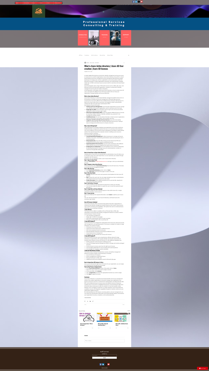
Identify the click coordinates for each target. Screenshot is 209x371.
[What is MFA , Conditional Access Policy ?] (122, 317)
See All (129, 310)
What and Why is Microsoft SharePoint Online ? (103, 324)
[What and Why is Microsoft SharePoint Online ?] (104, 317)
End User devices (94, 55)
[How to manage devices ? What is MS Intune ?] (87, 317)
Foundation (87, 55)
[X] (139, 2)
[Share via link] (92, 301)
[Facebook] (133, 2)
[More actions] (124, 62)
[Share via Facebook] (84, 301)
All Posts (80, 55)
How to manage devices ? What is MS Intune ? (86, 324)
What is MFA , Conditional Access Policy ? (122, 324)
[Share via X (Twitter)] (87, 301)
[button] (128, 55)
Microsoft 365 (102, 55)
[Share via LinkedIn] (90, 301)
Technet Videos (110, 55)
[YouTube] (141, 2)
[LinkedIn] (136, 2)
